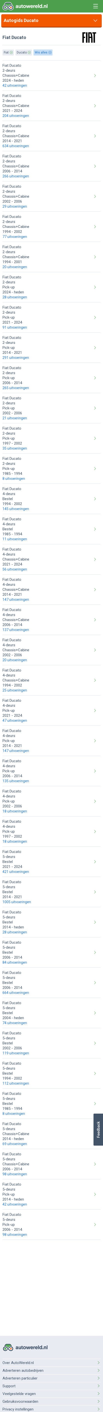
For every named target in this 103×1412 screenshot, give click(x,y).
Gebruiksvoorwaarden (20, 1401)
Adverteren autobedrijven (23, 1370)
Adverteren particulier (20, 1378)
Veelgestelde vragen (19, 1394)
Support (9, 1386)
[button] (98, 1129)
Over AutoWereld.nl (18, 1363)
